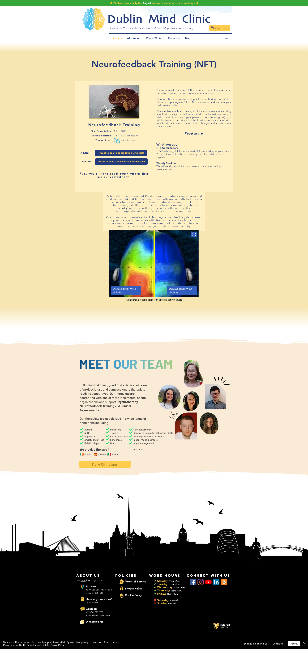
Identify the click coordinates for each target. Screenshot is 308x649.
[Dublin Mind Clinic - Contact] (82, 609)
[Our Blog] (224, 582)
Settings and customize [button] (255, 643)
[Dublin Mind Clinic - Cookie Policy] (122, 596)
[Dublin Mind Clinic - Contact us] (82, 599)
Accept (294, 643)
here (83, 580)
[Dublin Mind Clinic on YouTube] (208, 582)
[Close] (304, 643)
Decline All (278, 643)
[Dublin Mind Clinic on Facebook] (193, 582)
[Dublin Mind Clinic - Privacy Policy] (121, 588)
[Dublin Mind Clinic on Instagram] (200, 582)
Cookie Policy (57, 645)
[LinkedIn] (216, 582)
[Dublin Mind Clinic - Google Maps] (82, 587)
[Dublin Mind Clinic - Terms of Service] (122, 581)
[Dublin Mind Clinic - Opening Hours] (155, 581)
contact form (120, 176)
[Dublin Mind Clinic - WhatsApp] (82, 622)
